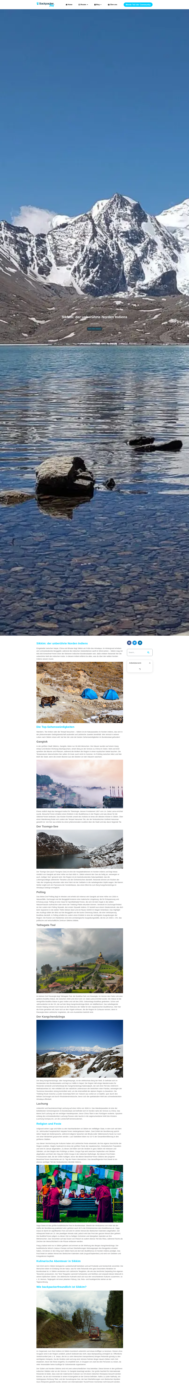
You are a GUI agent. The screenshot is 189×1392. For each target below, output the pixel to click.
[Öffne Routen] (87, 4)
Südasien (98, 328)
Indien (93, 328)
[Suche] (147, 652)
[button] (129, 643)
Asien (89, 328)
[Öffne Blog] (101, 4)
